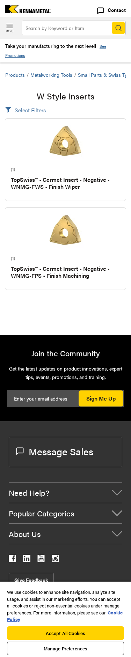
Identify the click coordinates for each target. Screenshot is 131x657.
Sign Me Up (101, 398)
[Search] (118, 28)
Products (15, 74)
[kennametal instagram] (55, 560)
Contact (117, 9)
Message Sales (61, 451)
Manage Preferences (65, 648)
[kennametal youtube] (41, 560)
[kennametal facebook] (12, 560)
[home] (25, 11)
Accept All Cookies (65, 633)
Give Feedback (31, 579)
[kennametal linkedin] (26, 560)
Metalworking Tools (51, 74)
